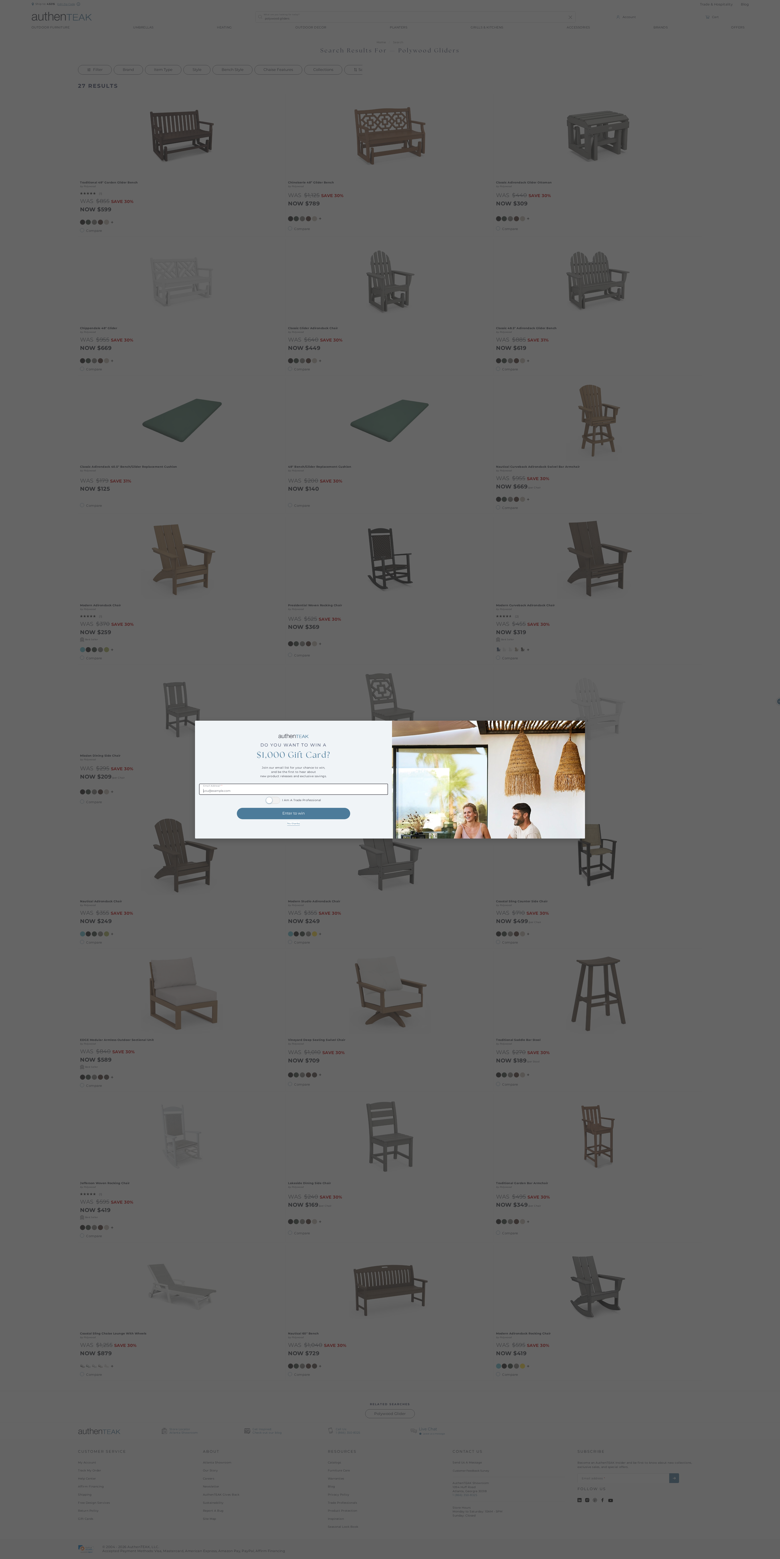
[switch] (273, 800)
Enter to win (293, 813)
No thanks (293, 823)
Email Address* (212, 786)
